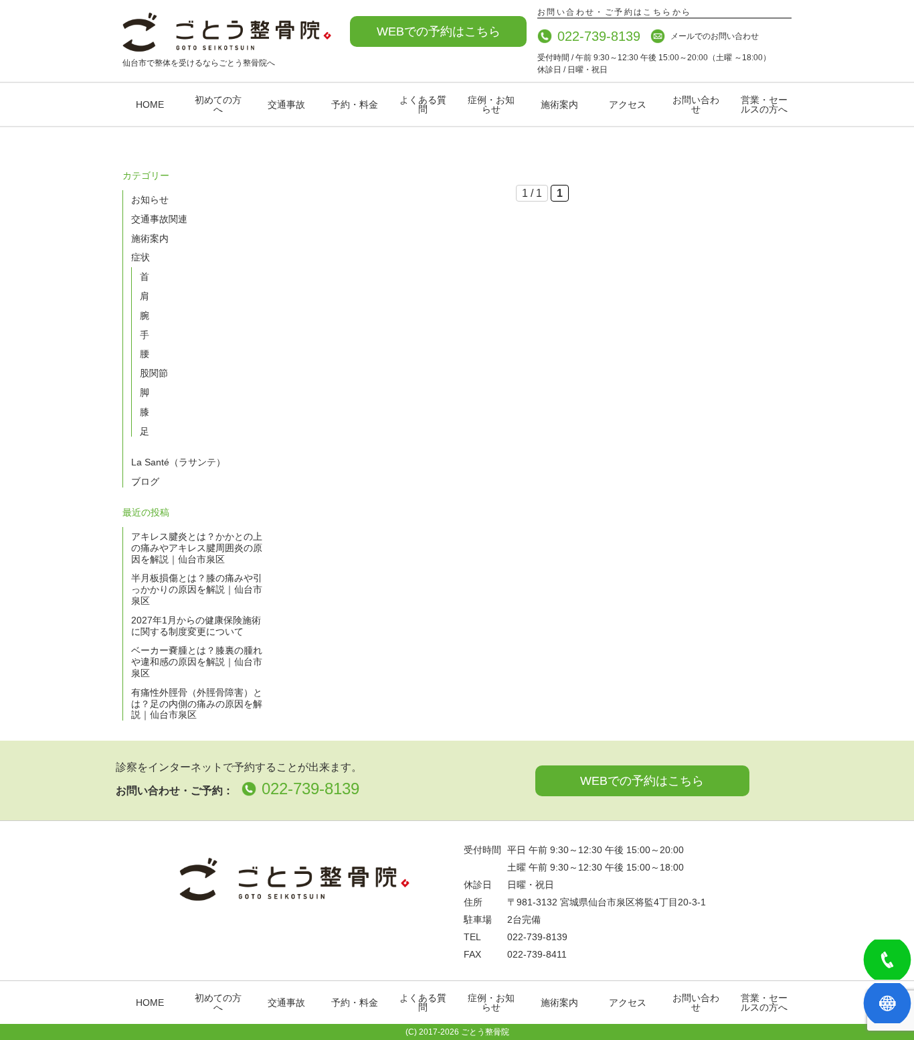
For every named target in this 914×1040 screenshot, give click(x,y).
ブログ (145, 481)
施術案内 (559, 104)
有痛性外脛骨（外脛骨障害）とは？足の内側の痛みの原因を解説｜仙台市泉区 (196, 704)
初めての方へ (218, 104)
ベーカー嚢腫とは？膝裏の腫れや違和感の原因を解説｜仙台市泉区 (196, 661)
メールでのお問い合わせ (714, 36)
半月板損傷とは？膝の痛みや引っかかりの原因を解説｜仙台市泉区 (196, 589)
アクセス (627, 104)
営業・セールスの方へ (764, 104)
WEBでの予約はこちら (438, 31)
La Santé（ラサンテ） (178, 462)
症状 (140, 257)
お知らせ (150, 199)
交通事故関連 (159, 219)
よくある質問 (422, 104)
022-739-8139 (598, 36)
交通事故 (286, 104)
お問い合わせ (695, 104)
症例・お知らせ (491, 104)
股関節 (154, 373)
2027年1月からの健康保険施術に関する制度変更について (196, 626)
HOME (150, 104)
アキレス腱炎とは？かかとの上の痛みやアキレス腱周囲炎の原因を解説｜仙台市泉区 (196, 548)
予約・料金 (354, 104)
